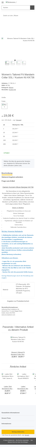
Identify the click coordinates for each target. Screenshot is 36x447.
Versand (18, 120)
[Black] (4, 106)
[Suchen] (32, 7)
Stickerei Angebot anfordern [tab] (12, 177)
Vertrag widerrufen (18, 432)
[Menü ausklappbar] (3, 1)
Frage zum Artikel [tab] (8, 181)
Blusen (11, 87)
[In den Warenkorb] (3, 22)
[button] (29, 2)
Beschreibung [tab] (7, 173)
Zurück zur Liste (8, 15)
